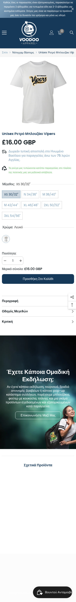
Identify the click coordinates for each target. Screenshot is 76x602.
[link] (19, 527)
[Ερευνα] (71, 32)
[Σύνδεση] (51, 32)
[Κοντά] (72, 9)
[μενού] (4, 32)
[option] (38, 93)
